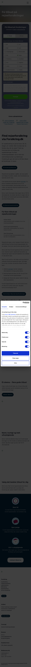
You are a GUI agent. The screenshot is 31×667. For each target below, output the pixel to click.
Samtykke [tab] (4, 306)
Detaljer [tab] (11, 306)
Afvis (15, 363)
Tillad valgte (15, 358)
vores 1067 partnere (10, 314)
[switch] (27, 337)
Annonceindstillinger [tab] (21, 306)
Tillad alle (15, 353)
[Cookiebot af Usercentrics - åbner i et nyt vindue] (22, 303)
